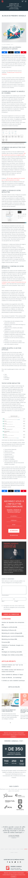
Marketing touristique (8, 639)
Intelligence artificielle (8, 627)
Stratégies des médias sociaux (11, 655)
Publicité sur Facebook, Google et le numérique (12, 646)
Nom (3, 601)
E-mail (16, 601)
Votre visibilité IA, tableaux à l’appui (12, 674)
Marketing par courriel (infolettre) (11, 636)
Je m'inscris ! (13, 736)
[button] (22, 1)
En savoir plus (14, 535)
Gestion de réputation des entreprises (13, 622)
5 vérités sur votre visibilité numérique (13, 680)
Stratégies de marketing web (10, 652)
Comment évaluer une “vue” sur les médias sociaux (12, 665)
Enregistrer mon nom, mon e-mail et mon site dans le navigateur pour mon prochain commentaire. (14, 607)
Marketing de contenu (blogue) (11, 633)
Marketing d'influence (8, 630)
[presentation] (25, 696)
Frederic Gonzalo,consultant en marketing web (11, 545)
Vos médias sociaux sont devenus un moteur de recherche (13, 670)
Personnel (5, 642)
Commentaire (5, 595)
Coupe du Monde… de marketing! (11, 677)
